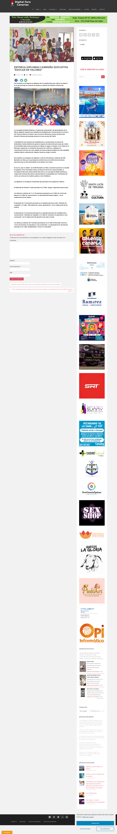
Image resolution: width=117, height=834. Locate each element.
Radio (37, 9)
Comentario (13, 240)
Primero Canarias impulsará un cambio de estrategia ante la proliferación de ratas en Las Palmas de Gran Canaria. (91, 731)
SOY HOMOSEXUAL (91, 793)
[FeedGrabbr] (92, 698)
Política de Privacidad (35, 821)
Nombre (12, 260)
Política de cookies (88, 817)
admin (27, 75)
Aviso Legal (23, 821)
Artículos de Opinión (74, 9)
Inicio (44, 9)
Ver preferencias (105, 828)
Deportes (93, 9)
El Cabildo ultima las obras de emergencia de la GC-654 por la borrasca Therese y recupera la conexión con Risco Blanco (91, 737)
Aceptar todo (95, 823)
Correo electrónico (15, 266)
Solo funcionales (85, 828)
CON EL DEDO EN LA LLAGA (92, 69)
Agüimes (40, 75)
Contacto (102, 9)
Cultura (86, 9)
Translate (102, 711)
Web (11, 272)
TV (32, 9)
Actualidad (52, 9)
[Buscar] (103, 76)
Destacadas (63, 9)
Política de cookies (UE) (50, 821)
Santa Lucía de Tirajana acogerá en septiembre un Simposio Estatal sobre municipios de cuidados (89, 753)
